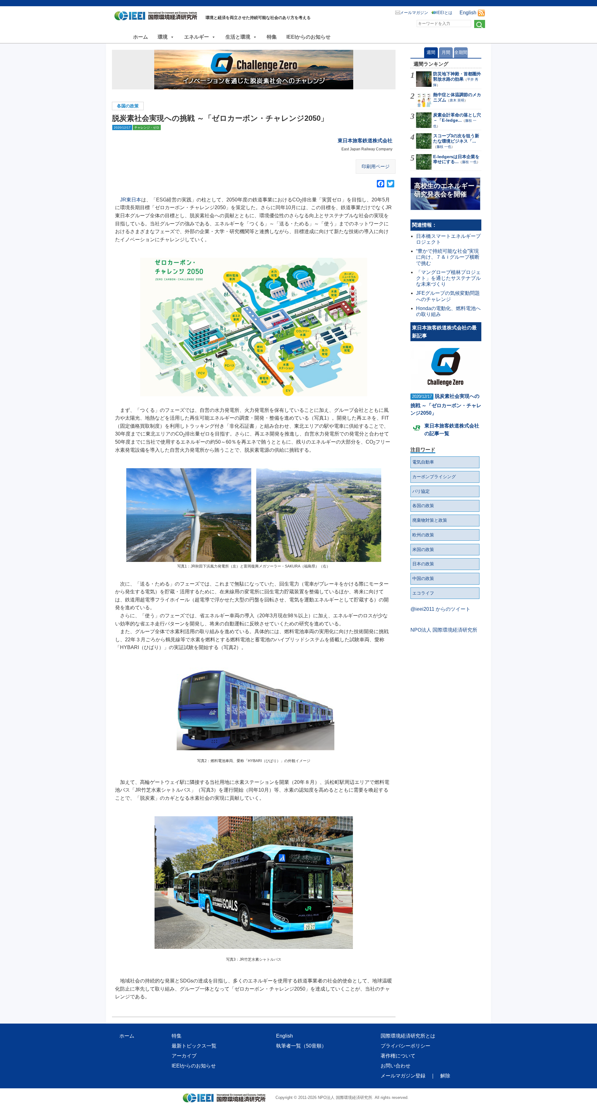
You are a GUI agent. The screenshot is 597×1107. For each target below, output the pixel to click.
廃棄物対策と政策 (429, 520)
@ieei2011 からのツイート (440, 609)
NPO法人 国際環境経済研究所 (443, 630)
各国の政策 (128, 105)
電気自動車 (423, 461)
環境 (163, 37)
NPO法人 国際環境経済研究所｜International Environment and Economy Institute (157, 17)
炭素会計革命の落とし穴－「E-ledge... (457, 117)
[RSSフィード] (481, 12)
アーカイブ (184, 1055)
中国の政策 (423, 578)
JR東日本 (130, 199)
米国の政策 (423, 549)
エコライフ (423, 593)
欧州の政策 (423, 534)
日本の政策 (423, 563)
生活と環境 (237, 37)
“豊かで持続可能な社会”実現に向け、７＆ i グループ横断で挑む (447, 257)
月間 (446, 52)
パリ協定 (421, 491)
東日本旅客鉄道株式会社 (365, 140)
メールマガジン (414, 12)
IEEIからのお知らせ (308, 37)
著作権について (398, 1055)
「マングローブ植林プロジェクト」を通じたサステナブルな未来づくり (448, 278)
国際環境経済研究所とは (408, 1036)
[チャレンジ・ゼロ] (254, 69)
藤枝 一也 (444, 146)
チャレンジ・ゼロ (146, 127)
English (468, 12)
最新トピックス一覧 (194, 1045)
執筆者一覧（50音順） (301, 1045)
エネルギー (196, 37)
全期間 (460, 52)
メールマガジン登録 (403, 1075)
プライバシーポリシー (405, 1045)
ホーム (140, 37)
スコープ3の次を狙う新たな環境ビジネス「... (456, 138)
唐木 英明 (457, 100)
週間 (431, 52)
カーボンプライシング (434, 476)
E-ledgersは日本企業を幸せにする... (456, 159)
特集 (272, 37)
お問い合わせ (395, 1065)
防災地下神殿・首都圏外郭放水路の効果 (457, 76)
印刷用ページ (376, 166)
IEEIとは (444, 12)
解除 (445, 1075)
